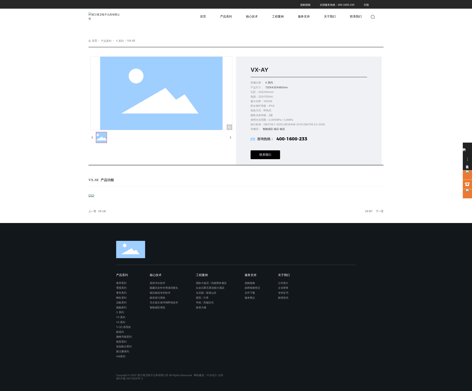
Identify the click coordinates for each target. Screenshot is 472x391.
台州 (220, 375)
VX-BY (368, 211)
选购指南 (305, 4)
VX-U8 (102, 211)
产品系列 (106, 41)
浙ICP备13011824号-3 (129, 378)
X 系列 (120, 41)
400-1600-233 (291, 138)
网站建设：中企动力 (205, 375)
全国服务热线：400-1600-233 (337, 4)
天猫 (366, 4)
